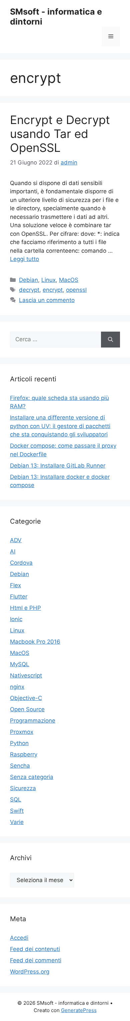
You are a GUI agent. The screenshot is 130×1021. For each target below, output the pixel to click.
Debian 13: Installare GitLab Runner (57, 465)
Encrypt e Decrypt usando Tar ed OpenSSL (60, 134)
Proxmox (21, 732)
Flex (15, 585)
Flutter (18, 596)
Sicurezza (23, 788)
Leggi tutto (24, 259)
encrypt (53, 290)
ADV (16, 540)
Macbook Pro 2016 (35, 641)
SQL (15, 799)
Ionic (16, 619)
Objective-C (26, 698)
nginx (17, 686)
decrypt (29, 290)
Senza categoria (31, 777)
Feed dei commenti (35, 960)
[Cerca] (110, 340)
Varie (17, 822)
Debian (28, 280)
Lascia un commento (47, 300)
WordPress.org (29, 971)
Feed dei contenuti (35, 949)
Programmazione (32, 720)
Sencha (20, 765)
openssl (76, 290)
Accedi (19, 937)
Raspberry (23, 754)
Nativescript (26, 675)
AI (12, 551)
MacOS (68, 280)
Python (19, 743)
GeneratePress (79, 1010)
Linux (48, 280)
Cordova (21, 562)
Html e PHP (25, 608)
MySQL (19, 664)
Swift (17, 810)
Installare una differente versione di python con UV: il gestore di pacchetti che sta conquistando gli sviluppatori (60, 426)
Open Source (27, 709)
